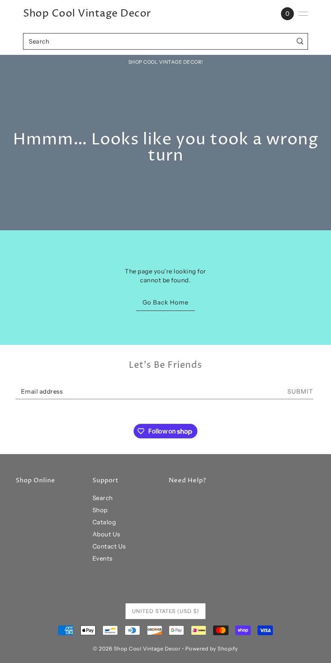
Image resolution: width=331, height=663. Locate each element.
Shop (100, 510)
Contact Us (109, 546)
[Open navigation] (303, 13)
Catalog (104, 522)
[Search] (300, 41)
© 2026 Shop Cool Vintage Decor (136, 648)
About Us (106, 534)
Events (102, 558)
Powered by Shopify (211, 648)
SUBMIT (300, 391)
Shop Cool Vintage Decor (87, 14)
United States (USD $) (165, 611)
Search (102, 498)
